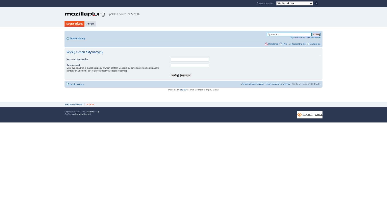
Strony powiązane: (266, 3)
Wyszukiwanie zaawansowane (305, 37)
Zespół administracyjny (252, 84)
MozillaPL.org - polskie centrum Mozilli (102, 14)
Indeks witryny (77, 38)
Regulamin (273, 44)
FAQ (285, 44)
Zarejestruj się (299, 44)
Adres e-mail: (74, 65)
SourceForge (309, 114)
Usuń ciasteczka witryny (278, 84)
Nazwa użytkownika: (77, 59)
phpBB (183, 90)
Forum (90, 23)
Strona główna (74, 23)
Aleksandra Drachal (81, 114)
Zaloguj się (315, 44)
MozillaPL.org (93, 112)
